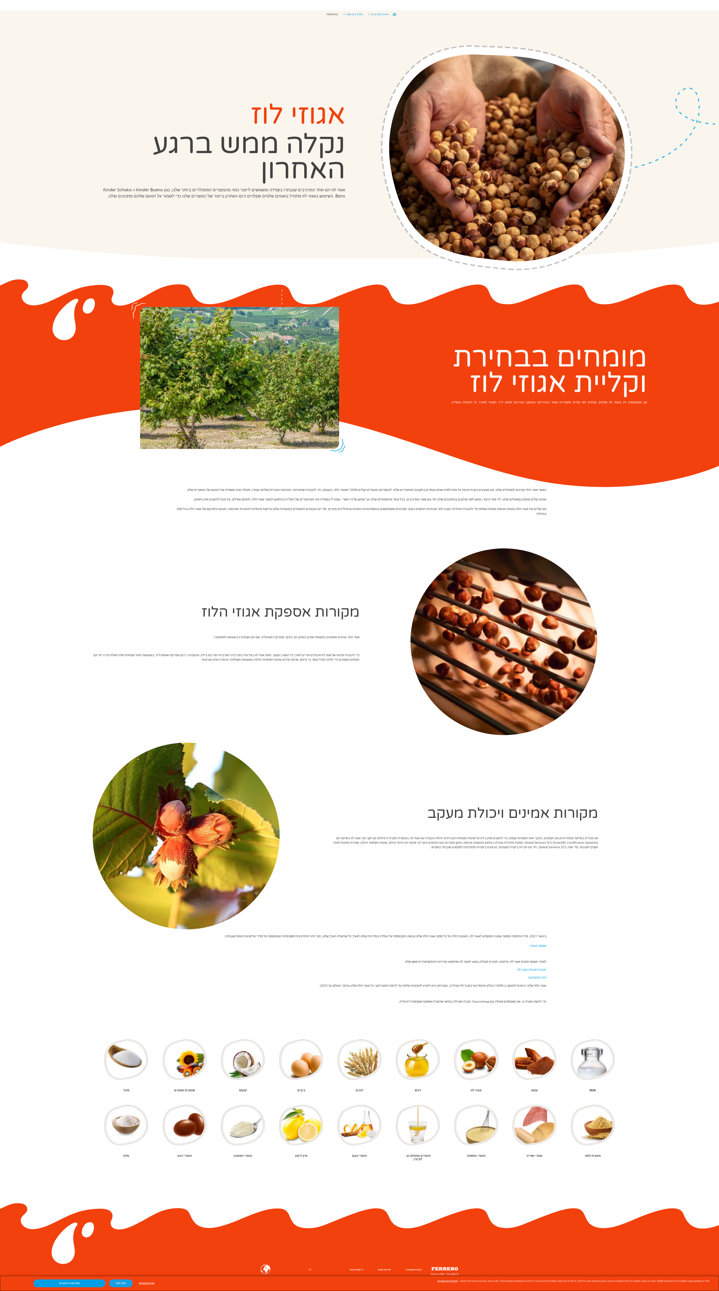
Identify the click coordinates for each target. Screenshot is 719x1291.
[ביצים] (301, 1059)
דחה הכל (121, 1283)
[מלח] (126, 1125)
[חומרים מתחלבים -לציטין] (418, 1125)
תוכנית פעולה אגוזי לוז (531, 969)
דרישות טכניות (356, 1270)
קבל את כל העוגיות (69, 1283)
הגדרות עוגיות (146, 1283)
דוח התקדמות (537, 977)
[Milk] (593, 1059)
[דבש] (418, 1059)
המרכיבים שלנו (354, 14)
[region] (359, 1283)
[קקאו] (534, 1059)
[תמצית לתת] (593, 1125)
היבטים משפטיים (414, 1270)
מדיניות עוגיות (384, 1270)
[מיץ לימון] (301, 1125)
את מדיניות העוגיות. (447, 1281)
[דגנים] (359, 1059)
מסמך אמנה (538, 945)
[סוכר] (126, 1059)
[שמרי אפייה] (534, 1125)
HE (310, 1269)
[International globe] (265, 1272)
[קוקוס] (243, 1059)
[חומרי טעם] (359, 1125)
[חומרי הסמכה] (243, 1125)
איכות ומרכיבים (380, 14)
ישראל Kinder (394, 14)
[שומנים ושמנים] (184, 1059)
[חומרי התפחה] (476, 1125)
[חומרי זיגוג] (184, 1125)
